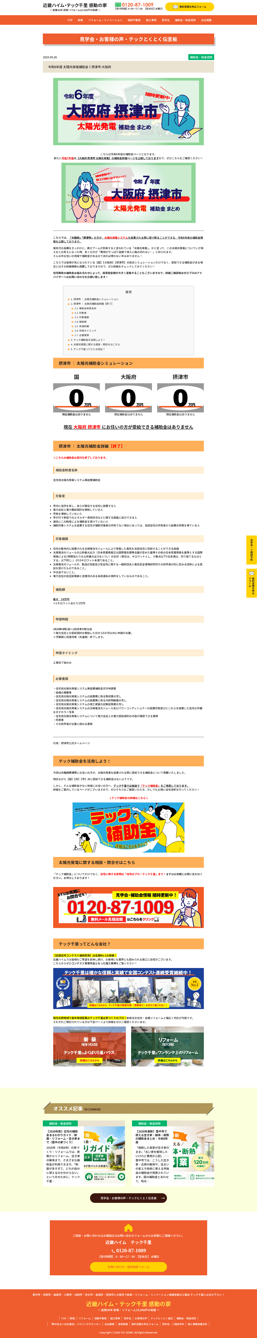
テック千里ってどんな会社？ (89, 349)
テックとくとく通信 (162, 1318)
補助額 (83, 321)
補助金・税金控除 (185, 20)
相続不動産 (134, 20)
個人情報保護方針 (197, 1324)
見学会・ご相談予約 (173, 1324)
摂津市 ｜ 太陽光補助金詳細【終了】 (93, 303)
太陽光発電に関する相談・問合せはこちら (96, 344)
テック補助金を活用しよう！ (89, 340)
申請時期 (84, 326)
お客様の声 (141, 1318)
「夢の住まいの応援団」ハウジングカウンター (75, 1324)
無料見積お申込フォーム (144, 1324)
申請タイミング (87, 330)
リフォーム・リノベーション (105, 20)
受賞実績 (123, 1324)
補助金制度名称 (87, 308)
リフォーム (84, 1318)
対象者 (83, 312)
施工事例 (151, 20)
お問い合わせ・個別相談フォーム (128, 1267)
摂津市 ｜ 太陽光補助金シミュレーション (96, 299)
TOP (70, 20)
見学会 (166, 20)
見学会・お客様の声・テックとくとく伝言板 (128, 1198)
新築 (80, 20)
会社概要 (206, 20)
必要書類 (84, 335)
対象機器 (84, 317)
